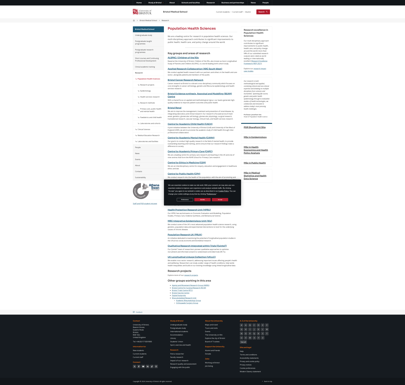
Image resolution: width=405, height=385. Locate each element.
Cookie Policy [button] (223, 191)
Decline (202, 199)
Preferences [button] (211, 194)
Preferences (185, 199)
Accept (220, 199)
